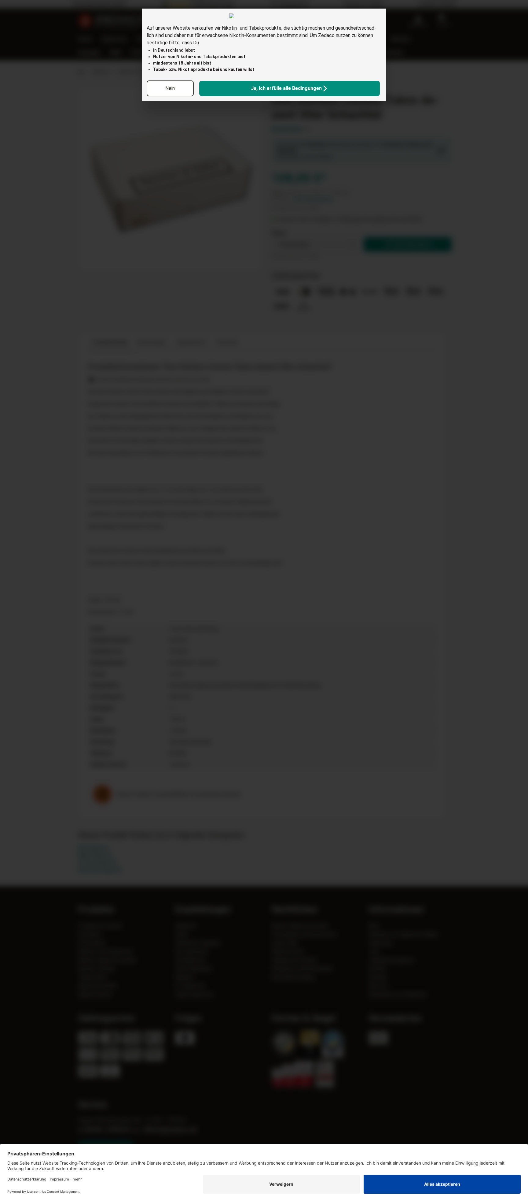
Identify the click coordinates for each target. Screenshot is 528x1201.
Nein (170, 88)
